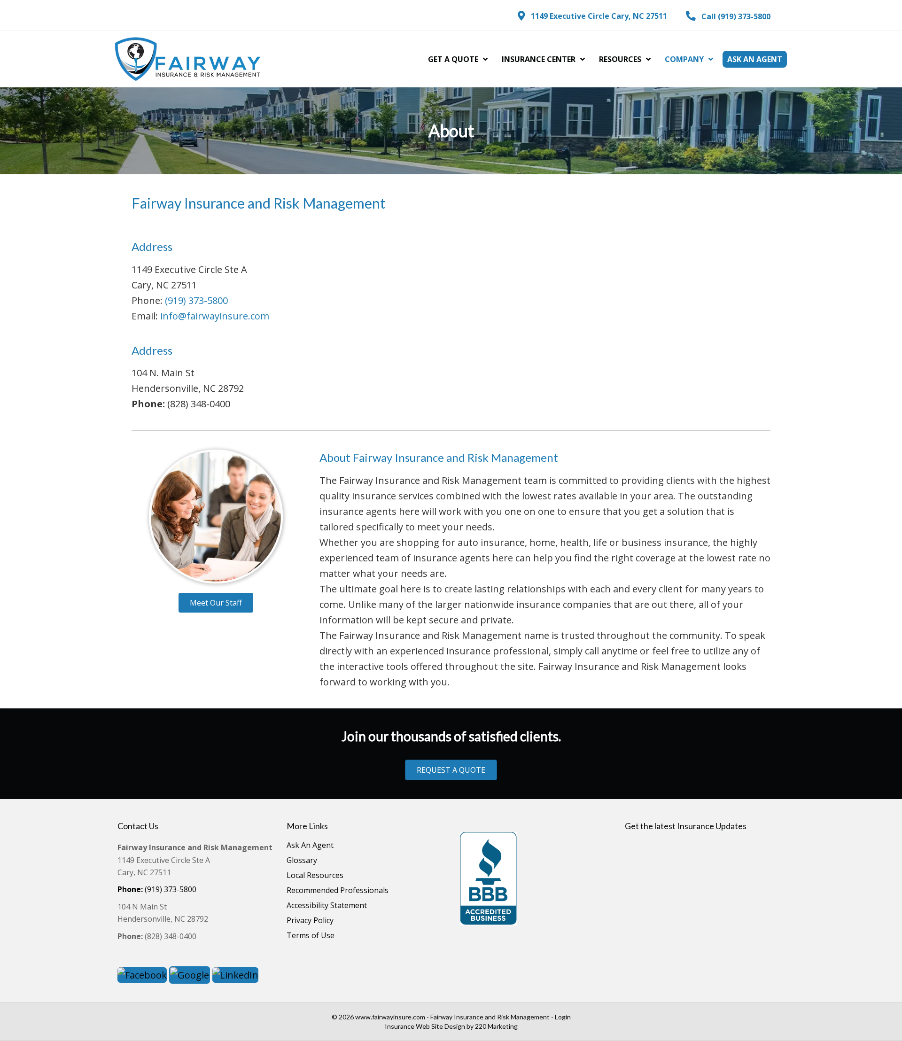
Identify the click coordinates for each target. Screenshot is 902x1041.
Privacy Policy (310, 921)
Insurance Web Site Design (425, 1026)
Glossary (302, 860)
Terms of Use (310, 936)
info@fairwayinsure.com (214, 316)
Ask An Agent (310, 845)
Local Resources (315, 875)
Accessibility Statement (327, 905)
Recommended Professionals (338, 890)
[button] (592, 16)
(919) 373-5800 (196, 300)
